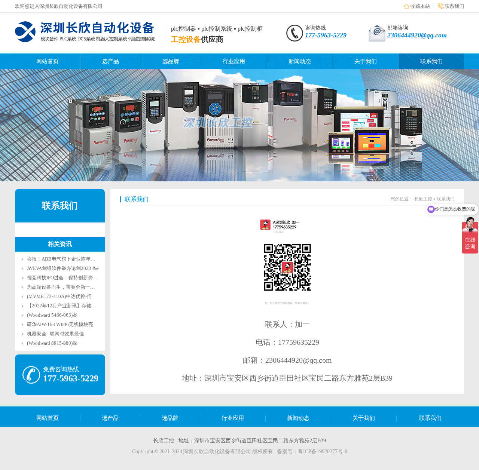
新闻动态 (300, 61)
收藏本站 (420, 6)
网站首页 (47, 61)
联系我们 (454, 6)
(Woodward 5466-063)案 (52, 315)
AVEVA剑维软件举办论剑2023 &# (63, 268)
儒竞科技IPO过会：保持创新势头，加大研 (72, 277)
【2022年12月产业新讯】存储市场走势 (69, 305)
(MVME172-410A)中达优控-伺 (59, 296)
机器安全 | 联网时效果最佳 (55, 334)
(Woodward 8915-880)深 (52, 343)
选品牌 (170, 61)
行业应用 (234, 61)
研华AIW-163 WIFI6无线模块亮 (60, 324)
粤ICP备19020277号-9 (322, 451)
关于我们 (365, 61)
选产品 (110, 61)
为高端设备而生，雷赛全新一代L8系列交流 (73, 287)
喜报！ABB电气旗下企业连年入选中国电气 (73, 259)
